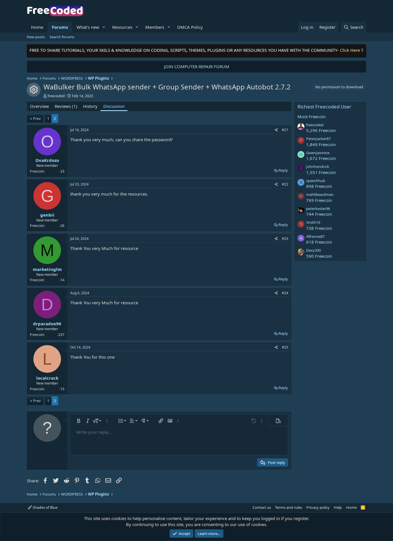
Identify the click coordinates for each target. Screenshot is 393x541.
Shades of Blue (45, 507)
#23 (285, 238)
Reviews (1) (66, 106)
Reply (283, 170)
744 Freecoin (319, 214)
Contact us (262, 507)
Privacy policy (318, 507)
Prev (37, 118)
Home (37, 27)
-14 (61, 280)
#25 (285, 347)
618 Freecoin (319, 242)
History (90, 106)
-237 (60, 334)
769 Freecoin (319, 200)
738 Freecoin (319, 228)
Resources (122, 27)
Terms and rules (288, 507)
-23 (61, 171)
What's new (88, 27)
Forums (60, 27)
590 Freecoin (319, 256)
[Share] (276, 130)
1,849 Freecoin (321, 144)
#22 (285, 184)
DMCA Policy (190, 27)
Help (338, 507)
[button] (104, 27)
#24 (285, 292)
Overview (39, 106)
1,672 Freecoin (321, 158)
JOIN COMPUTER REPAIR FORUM (196, 66)
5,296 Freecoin (321, 130)
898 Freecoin (319, 186)
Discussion (114, 106)
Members (154, 27)
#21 (285, 129)
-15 (61, 389)
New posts (36, 36)
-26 (61, 225)
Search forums (61, 36)
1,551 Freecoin (321, 172)
